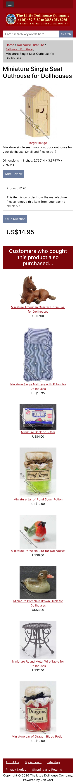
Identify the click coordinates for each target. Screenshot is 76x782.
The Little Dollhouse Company (51, 775)
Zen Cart (47, 780)
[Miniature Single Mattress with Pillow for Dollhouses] (38, 354)
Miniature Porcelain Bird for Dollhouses (38, 551)
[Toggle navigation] (10, 4)
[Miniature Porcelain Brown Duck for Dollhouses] (38, 582)
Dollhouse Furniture (30, 45)
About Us (12, 762)
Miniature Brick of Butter (38, 432)
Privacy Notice (16, 769)
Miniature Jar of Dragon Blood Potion (38, 736)
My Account (33, 762)
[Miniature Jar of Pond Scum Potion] (38, 472)
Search (66, 34)
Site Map (53, 762)
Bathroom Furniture (19, 49)
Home (10, 45)
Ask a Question (14, 219)
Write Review (13, 174)
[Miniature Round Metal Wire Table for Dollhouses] (38, 640)
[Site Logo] (38, 19)
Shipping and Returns (47, 769)
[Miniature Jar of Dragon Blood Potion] (38, 707)
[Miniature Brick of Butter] (38, 416)
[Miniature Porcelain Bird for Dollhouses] (38, 531)
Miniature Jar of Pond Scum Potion (38, 499)
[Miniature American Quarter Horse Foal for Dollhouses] (38, 290)
